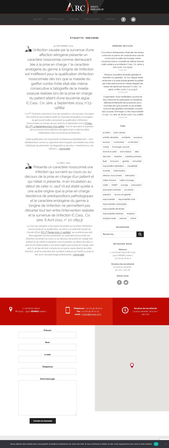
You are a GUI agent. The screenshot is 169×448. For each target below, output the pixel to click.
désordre (107, 156)
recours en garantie (122, 194)
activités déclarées (110, 137)
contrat (106, 147)
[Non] (165, 444)
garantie (125, 161)
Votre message (47, 379)
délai (137, 152)
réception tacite (109, 218)
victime (133, 218)
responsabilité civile (126, 199)
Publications (92, 19)
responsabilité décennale (113, 209)
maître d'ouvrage (126, 180)
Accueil (38, 19)
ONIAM (114, 185)
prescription (136, 185)
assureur (106, 142)
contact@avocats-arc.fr (91, 314)
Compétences (56, 19)
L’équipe (74, 19)
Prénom (47, 330)
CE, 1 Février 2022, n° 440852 (55, 232)
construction (133, 142)
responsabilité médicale (113, 214)
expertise (118, 156)
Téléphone (47, 367)
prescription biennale (112, 190)
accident (106, 133)
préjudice (107, 194)
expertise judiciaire (133, 156)
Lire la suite (64, 148)
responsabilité (109, 199)
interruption (130, 175)
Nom (47, 342)
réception (131, 214)
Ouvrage (124, 185)
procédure (128, 190)
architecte (126, 137)
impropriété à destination (113, 166)
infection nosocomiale (112, 175)
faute (105, 161)
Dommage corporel (120, 147)
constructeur (118, 142)
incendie (106, 171)
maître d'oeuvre (109, 180)
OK (156, 444)
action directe (119, 133)
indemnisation (119, 171)
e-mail (47, 355)
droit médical (125, 152)
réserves (123, 218)
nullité (105, 185)
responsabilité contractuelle (114, 204)
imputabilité (132, 166)
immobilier (137, 161)
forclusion (114, 161)
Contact (110, 19)
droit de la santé (109, 152)
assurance (138, 137)
